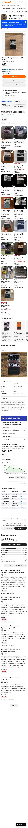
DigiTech (15, 383)
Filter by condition (6, 436)
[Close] (25, 22)
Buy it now (14, 76)
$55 (21, 505)
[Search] (25, 5)
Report (4, 590)
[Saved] (22, 2)
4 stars (3, 550)
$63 (21, 496)
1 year (17, 477)
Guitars (13, 8)
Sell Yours (20, 528)
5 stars (3, 548)
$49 (21, 501)
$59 (21, 503)
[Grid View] (2, 119)
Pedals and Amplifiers (21, 8)
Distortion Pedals (18, 393)
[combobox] (12, 430)
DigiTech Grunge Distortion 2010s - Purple (13, 58)
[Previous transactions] (22, 520)
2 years (23, 477)
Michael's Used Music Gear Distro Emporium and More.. (11, 92)
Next (13, 705)
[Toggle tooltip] (7, 28)
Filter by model (5, 427)
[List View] (5, 119)
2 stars (3, 554)
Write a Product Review (13, 544)
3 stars (3, 552)
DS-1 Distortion (18, 333)
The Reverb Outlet (6, 8)
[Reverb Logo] (7, 2)
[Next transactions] (25, 520)
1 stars (3, 557)
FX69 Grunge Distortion (5, 334)
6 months (11, 477)
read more (9, 615)
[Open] (24, 430)
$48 (21, 499)
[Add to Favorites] (19, 18)
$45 (21, 494)
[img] (21, 92)
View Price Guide (7, 528)
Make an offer (14, 85)
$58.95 (22, 508)
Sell (17, 1)
